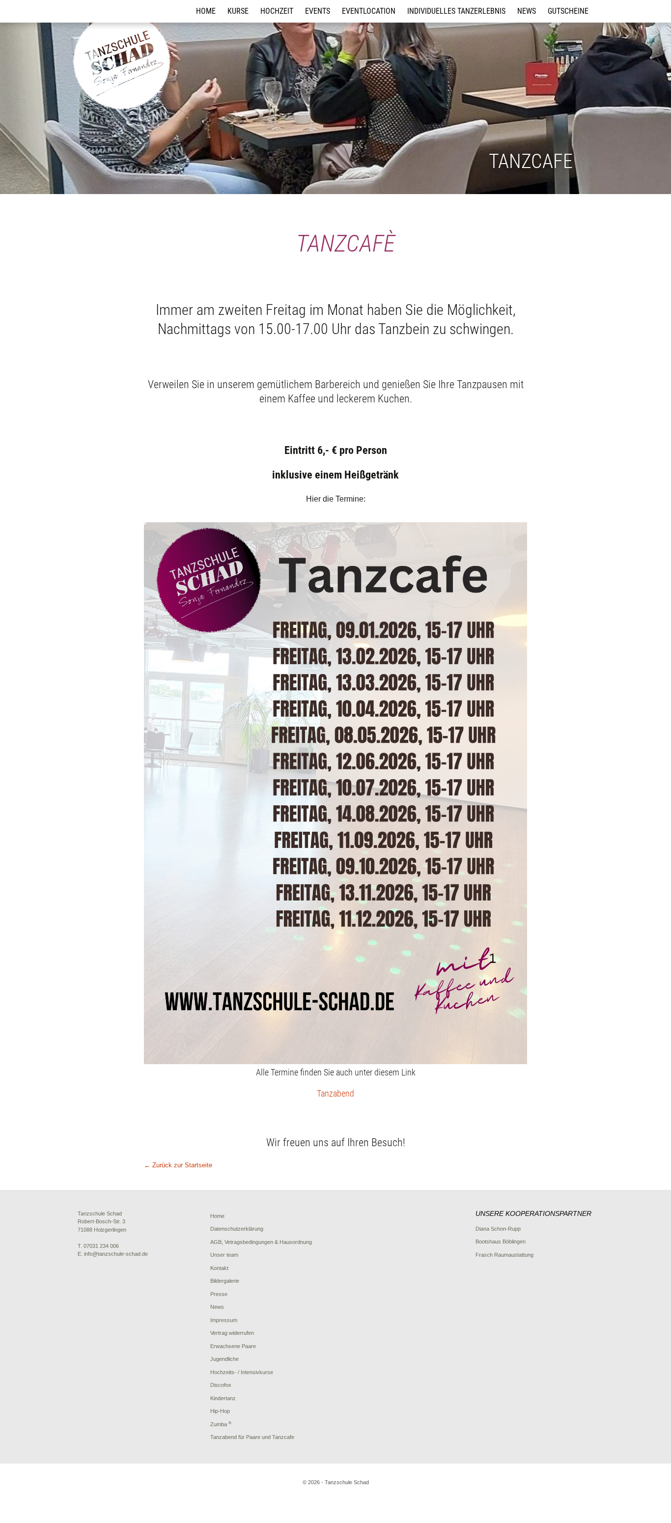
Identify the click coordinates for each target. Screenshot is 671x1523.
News (526, 11)
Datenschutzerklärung (236, 1229)
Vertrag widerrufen (232, 1333)
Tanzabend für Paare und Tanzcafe (252, 1437)
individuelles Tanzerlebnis (456, 11)
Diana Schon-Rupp (498, 1229)
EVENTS (317, 11)
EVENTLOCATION (368, 11)
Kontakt (219, 1268)
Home (206, 11)
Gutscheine (568, 11)
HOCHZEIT (276, 11)
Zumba (220, 1424)
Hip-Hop (220, 1411)
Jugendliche (224, 1359)
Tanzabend (335, 1093)
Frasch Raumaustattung (504, 1255)
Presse (218, 1294)
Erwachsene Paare (233, 1346)
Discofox (220, 1385)
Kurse (238, 11)
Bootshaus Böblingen (500, 1241)
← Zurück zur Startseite (178, 1165)
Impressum (223, 1320)
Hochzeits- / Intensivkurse (241, 1372)
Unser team (224, 1255)
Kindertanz (223, 1398)
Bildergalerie (224, 1281)
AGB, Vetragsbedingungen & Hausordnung (261, 1242)
